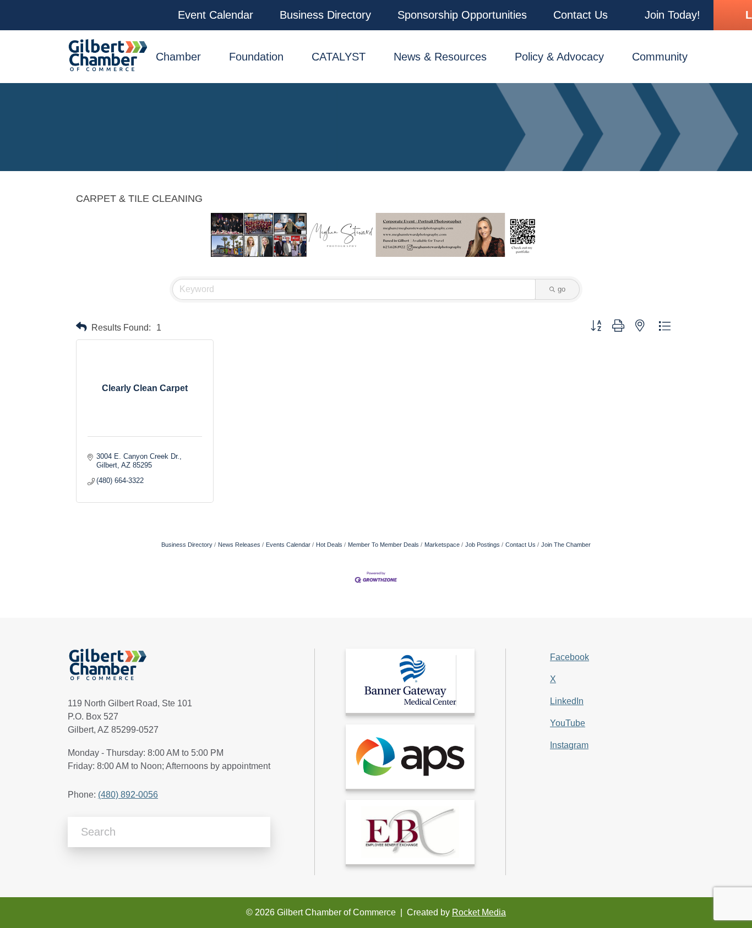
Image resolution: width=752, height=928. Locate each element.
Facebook (569, 657)
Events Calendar (288, 544)
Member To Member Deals (383, 544)
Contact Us (520, 544)
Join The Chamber (566, 544)
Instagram (569, 745)
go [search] (561, 289)
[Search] (258, 832)
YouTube (567, 723)
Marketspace (442, 544)
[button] (215, 15)
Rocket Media (479, 912)
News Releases (239, 544)
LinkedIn (567, 701)
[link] (410, 681)
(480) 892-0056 (128, 794)
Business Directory (186, 544)
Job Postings (482, 544)
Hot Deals (329, 544)
